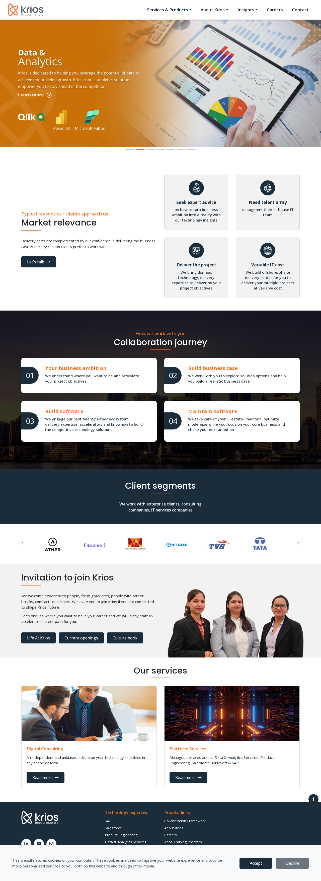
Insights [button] (245, 10)
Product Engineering (121, 835)
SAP (108, 821)
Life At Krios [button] (38, 638)
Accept (256, 863)
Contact (300, 10)
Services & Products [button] (167, 10)
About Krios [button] (213, 10)
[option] (62, 544)
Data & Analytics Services (125, 842)
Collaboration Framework (185, 821)
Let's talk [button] (36, 262)
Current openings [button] (81, 638)
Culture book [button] (125, 638)
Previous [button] (25, 543)
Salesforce (113, 828)
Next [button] (296, 543)
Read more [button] (43, 777)
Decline (292, 863)
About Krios (173, 828)
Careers (275, 10)
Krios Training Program (183, 842)
